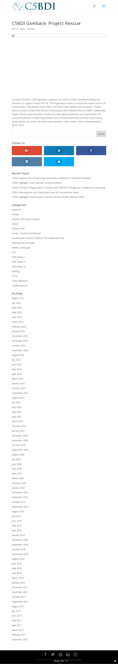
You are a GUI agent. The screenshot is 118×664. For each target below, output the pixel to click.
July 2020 (16, 459)
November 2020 (20, 440)
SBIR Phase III (19, 266)
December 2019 (20, 492)
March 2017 (18, 630)
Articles (30, 28)
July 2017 (16, 611)
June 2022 (17, 364)
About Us (16, 209)
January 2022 (18, 383)
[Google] (60, 654)
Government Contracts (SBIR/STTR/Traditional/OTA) (38, 238)
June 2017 (17, 615)
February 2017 (19, 634)
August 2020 (18, 454)
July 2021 (16, 402)
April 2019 (17, 530)
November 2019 (20, 497)
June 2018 (17, 563)
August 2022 (18, 354)
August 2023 (18, 298)
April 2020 (17, 473)
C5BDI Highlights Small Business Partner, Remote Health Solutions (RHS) (48, 197)
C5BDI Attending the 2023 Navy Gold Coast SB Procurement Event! (45, 192)
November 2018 (20, 544)
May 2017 (17, 620)
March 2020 (18, 478)
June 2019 (17, 520)
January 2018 (18, 582)
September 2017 (20, 601)
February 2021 (19, 426)
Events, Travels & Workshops (26, 233)
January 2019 (18, 535)
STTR (14, 275)
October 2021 (19, 388)
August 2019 (18, 511)
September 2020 (20, 449)
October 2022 (19, 345)
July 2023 (16, 302)
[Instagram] (75, 654)
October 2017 (19, 596)
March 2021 (18, 421)
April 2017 (17, 625)
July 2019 (16, 516)
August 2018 (18, 558)
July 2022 (16, 359)
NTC (14, 252)
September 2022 (20, 350)
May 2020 (17, 468)
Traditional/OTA (20, 285)
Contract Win (18, 228)
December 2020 (20, 435)
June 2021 (17, 407)
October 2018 (19, 549)
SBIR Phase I (18, 257)
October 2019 (19, 502)
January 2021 (18, 430)
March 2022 (18, 378)
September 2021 (20, 393)
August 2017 (18, 606)
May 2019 (17, 525)
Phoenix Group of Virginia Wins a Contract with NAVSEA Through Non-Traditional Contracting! (58, 187)
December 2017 (20, 587)
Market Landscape (21, 247)
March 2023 (18, 321)
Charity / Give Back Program (26, 219)
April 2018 (17, 573)
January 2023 (18, 331)
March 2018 (18, 577)
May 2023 (17, 312)
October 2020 (19, 445)
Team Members (20, 280)
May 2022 (17, 369)
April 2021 (17, 416)
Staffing (16, 271)
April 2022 (17, 374)
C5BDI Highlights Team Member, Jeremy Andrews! (37, 182)
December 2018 (20, 539)
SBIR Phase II (18, 261)
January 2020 (18, 487)
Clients (15, 223)
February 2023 (19, 326)
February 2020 (19, 483)
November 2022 (20, 340)
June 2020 (17, 464)
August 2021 (18, 397)
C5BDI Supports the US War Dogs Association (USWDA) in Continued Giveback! (51, 178)
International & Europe (23, 242)
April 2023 (17, 317)
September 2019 (20, 506)
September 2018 (20, 554)
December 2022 (20, 336)
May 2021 (17, 411)
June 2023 (17, 307)
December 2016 (20, 639)
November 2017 (20, 592)
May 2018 (17, 568)
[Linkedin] (68, 654)
